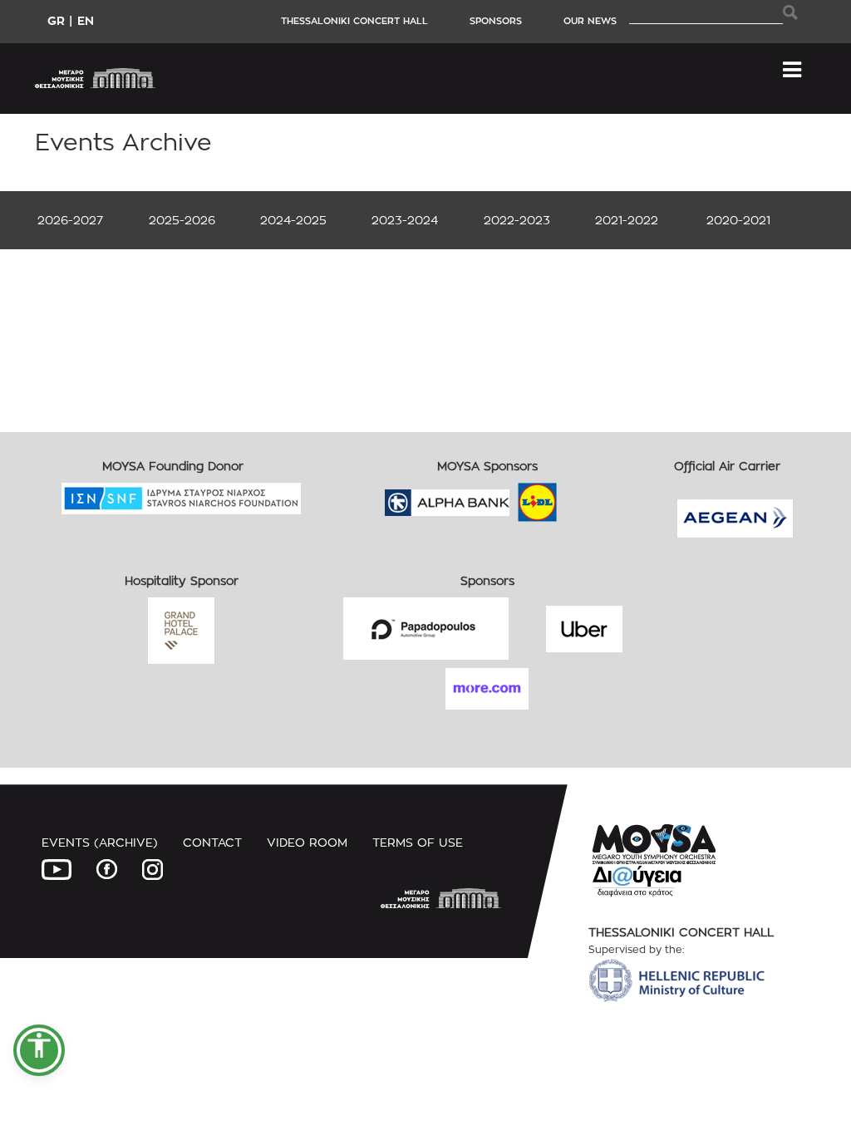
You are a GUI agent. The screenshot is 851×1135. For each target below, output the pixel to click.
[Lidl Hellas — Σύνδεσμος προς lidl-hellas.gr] (513, 497)
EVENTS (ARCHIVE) (100, 842)
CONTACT (212, 842)
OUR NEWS (590, 21)
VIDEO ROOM (307, 842)
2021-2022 (626, 220)
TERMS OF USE (417, 842)
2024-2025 (293, 220)
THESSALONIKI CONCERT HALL (354, 21)
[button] (39, 1050)
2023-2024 (404, 220)
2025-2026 (182, 220)
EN (85, 20)
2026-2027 (70, 220)
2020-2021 (738, 220)
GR (56, 20)
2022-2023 (517, 220)
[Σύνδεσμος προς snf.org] (181, 522)
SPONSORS (496, 21)
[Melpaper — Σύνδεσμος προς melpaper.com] (586, 497)
